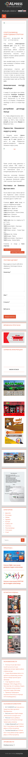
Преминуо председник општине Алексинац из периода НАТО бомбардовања (13, 695)
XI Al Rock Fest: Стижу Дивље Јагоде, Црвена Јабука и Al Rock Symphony (14, 726)
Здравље (8, 519)
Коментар (7, 272)
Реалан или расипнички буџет (12, 250)
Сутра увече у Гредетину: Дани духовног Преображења (14, 709)
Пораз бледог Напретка (17, 252)
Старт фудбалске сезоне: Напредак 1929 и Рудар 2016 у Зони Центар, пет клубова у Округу (14, 684)
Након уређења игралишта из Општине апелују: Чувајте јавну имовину (13, 720)
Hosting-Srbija (19, 753)
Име (5, 295)
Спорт (5, 40)
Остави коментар (14, 40)
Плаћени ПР (8, 523)
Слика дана (8, 530)
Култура (7, 521)
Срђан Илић (17, 38)
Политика (8, 526)
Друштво (8, 513)
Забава (7, 517)
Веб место (7, 309)
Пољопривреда (9, 528)
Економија (8, 515)
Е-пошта (7, 302)
